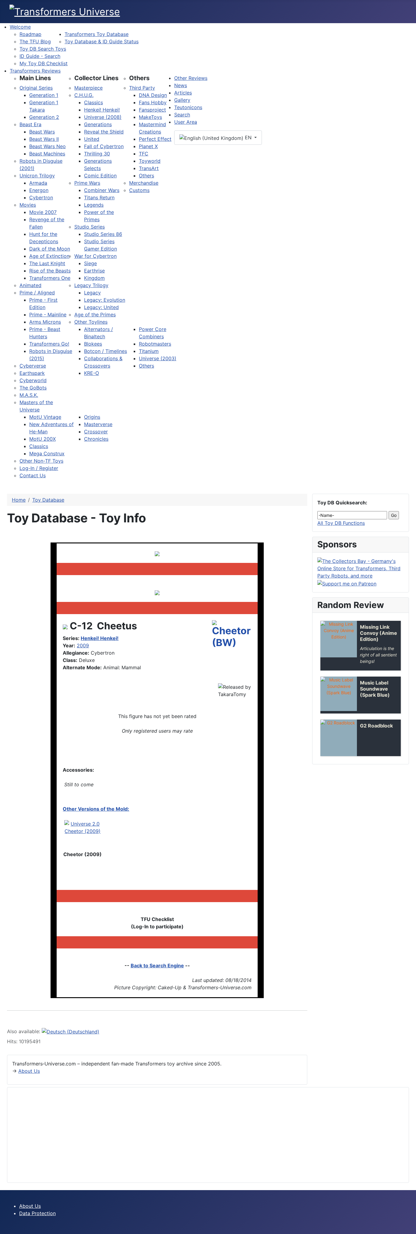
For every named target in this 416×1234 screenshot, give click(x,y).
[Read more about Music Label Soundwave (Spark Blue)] (338, 694)
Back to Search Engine (157, 965)
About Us (29, 1071)
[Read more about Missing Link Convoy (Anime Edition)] (338, 639)
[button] (35, 78)
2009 (83, 645)
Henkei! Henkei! (99, 638)
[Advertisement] (195, 1135)
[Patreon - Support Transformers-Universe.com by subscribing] (346, 583)
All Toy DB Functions (341, 523)
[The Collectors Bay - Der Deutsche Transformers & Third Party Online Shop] (360, 568)
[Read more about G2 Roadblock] (338, 738)
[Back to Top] (408, 1226)
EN (248, 137)
